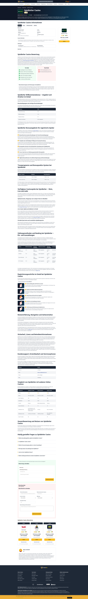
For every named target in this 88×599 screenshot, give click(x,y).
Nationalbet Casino (35, 575)
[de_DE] (68, 1)
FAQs (69, 4)
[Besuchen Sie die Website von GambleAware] (40, 584)
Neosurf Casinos (48, 575)
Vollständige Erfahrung (23, 469)
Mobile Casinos (20, 577)
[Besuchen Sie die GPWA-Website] (48, 584)
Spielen (24, 539)
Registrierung (43, 4)
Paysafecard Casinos (49, 577)
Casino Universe (40, 390)
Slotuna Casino (34, 580)
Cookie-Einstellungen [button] (20, 597)
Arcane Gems (62, 580)
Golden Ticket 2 (62, 575)
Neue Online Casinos (21, 578)
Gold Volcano (62, 578)
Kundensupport (60, 4)
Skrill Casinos (48, 578)
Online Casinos (20, 580)
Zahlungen (38, 4)
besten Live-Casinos (36, 217)
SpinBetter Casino (31, 390)
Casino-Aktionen (35, 130)
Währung (38, 496)
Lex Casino (33, 577)
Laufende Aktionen (20, 4)
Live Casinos (20, 575)
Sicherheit (55, 4)
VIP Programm (27, 4)
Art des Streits (22, 496)
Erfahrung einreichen (49, 479)
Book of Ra (61, 577)
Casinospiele (33, 4)
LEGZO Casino (49, 390)
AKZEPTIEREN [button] (70, 597)
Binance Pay (38, 270)
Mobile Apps (30, 329)
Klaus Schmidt (26, 549)
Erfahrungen (24, 7)
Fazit (65, 4)
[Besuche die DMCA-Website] (53, 584)
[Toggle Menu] (69, 1)
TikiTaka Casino (34, 578)
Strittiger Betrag (23, 500)
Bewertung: (21, 467)
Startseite (19, 7)
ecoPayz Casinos (48, 580)
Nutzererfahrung (49, 4)
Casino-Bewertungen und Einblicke (28, 60)
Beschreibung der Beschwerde (25, 504)
